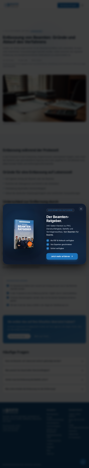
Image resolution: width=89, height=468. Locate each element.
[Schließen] (81, 209)
